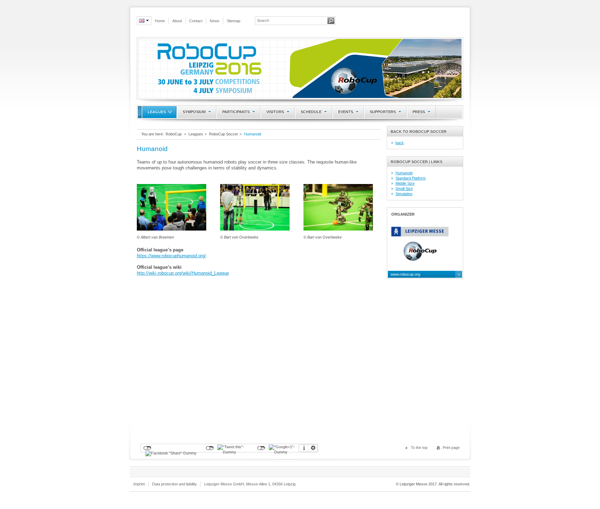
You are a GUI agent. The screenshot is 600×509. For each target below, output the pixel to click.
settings (313, 448)
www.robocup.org (405, 274)
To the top (419, 447)
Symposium (194, 112)
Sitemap (233, 21)
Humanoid (252, 134)
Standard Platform (410, 178)
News (214, 21)
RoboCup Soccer (223, 134)
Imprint (139, 484)
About (177, 21)
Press (418, 112)
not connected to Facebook (147, 448)
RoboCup (174, 134)
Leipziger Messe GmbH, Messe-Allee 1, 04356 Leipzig (249, 484)
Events (345, 112)
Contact (195, 21)
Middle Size (405, 183)
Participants (236, 112)
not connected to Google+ (261, 448)
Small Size (404, 188)
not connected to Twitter (210, 448)
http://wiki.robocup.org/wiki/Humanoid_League (183, 273)
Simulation (403, 194)
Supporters (383, 112)
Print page (451, 447)
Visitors (275, 112)
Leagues (157, 112)
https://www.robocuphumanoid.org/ (171, 255)
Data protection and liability (174, 484)
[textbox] (291, 20)
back (399, 143)
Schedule (311, 112)
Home (160, 21)
